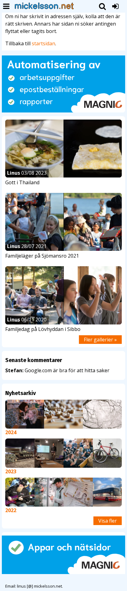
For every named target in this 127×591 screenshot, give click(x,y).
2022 (10, 510)
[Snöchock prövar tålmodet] (102, 413)
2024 (10, 432)
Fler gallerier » (100, 339)
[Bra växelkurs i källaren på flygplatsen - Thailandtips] (78, 491)
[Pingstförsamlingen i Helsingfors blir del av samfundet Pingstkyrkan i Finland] (49, 452)
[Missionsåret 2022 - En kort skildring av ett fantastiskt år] (20, 491)
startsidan (43, 43)
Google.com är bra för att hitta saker (57, 370)
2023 (10, 471)
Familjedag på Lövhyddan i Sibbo (42, 329)
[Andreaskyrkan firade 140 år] (78, 452)
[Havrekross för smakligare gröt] (63, 413)
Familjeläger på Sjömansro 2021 (42, 255)
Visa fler (107, 520)
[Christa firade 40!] (24, 413)
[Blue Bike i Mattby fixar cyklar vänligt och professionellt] (107, 452)
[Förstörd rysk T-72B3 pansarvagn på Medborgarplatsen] (20, 452)
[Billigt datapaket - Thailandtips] (49, 491)
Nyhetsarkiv (20, 393)
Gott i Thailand (22, 182)
